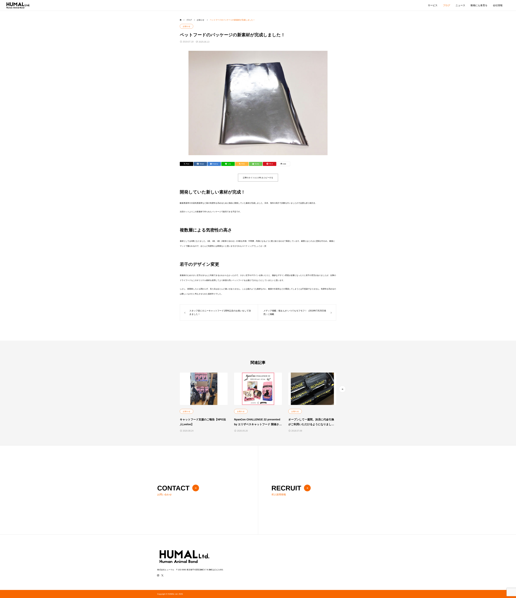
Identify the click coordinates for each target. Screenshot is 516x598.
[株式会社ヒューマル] (18, 5)
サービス (433, 5)
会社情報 (498, 5)
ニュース (460, 5)
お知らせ (186, 26)
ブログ (446, 5)
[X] (162, 575)
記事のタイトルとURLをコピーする (258, 178)
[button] (342, 389)
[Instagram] (158, 575)
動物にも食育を (479, 5)
